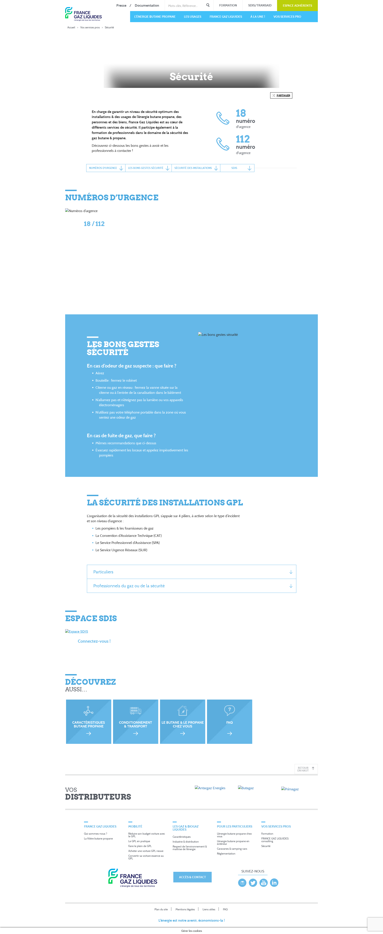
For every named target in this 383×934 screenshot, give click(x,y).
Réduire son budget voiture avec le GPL (146, 835)
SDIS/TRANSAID (260, 5)
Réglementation (226, 853)
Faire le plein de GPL (140, 846)
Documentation (147, 5)
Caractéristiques (182, 836)
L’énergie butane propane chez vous (234, 835)
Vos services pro (287, 16)
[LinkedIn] (274, 881)
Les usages (192, 16)
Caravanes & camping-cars (232, 848)
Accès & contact (192, 877)
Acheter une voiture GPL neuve (145, 851)
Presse (121, 5)
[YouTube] (263, 881)
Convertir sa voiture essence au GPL (146, 857)
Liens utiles (209, 909)
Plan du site (161, 909)
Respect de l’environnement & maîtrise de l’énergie (190, 848)
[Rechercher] (207, 5)
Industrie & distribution (186, 841)
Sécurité (265, 846)
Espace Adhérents (297, 5)
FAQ (225, 909)
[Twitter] (253, 881)
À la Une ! (257, 16)
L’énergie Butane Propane (155, 16)
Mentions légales (185, 909)
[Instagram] (242, 881)
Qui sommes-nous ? (95, 833)
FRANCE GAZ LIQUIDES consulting (275, 840)
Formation (228, 5)
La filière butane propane (98, 838)
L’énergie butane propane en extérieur (233, 842)
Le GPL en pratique (139, 841)
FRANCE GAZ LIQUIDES (226, 16)
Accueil (71, 27)
